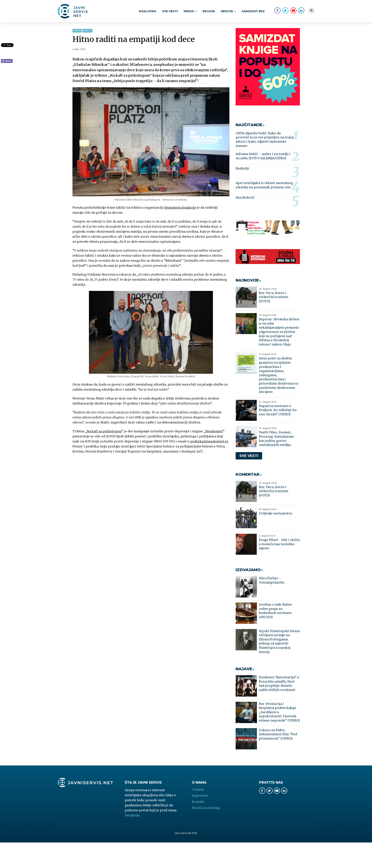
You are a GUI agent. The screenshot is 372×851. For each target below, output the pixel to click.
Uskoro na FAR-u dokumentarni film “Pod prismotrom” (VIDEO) (278, 734)
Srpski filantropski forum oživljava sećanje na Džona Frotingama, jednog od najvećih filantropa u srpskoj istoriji (279, 641)
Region (209, 11)
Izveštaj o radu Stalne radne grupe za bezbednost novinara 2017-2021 (275, 610)
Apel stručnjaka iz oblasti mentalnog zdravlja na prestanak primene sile (264, 185)
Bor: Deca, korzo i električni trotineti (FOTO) (273, 297)
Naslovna (147, 11)
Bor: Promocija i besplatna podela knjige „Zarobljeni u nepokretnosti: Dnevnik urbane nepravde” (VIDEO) (279, 712)
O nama (198, 789)
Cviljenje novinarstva (275, 513)
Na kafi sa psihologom (104, 431)
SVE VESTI (170, 11)
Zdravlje (87, 31)
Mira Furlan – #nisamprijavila (271, 580)
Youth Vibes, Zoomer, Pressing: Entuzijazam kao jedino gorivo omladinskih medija (276, 438)
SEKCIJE (227, 11)
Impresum (200, 795)
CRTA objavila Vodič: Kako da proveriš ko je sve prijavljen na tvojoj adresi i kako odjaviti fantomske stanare (265, 139)
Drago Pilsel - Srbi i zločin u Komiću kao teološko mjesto (279, 544)
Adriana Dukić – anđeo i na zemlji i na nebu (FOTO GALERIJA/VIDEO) (263, 156)
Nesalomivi (214, 431)
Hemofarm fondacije (180, 207)
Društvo (77, 31)
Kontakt (198, 802)
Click (7, 61)
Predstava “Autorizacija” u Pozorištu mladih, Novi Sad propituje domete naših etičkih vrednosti (279, 683)
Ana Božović (245, 197)
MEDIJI (189, 11)
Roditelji (242, 168)
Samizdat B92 (253, 11)
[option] (151, 141)
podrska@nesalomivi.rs (209, 441)
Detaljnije (132, 815)
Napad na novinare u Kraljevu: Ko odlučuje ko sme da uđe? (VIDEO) (278, 410)
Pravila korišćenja (206, 808)
